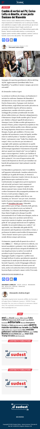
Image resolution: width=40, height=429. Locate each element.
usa (16, 336)
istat (30, 328)
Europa (4, 325)
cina (21, 318)
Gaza (11, 325)
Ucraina (11, 336)
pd (3, 286)
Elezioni (23, 322)
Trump (5, 336)
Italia (25, 284)
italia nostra (5, 330)
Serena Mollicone (14, 334)
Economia (4, 322)
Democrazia (12, 320)
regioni (31, 332)
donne (31, 320)
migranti (15, 330)
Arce (7, 318)
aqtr (19, 284)
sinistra (22, 286)
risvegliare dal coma (16, 203)
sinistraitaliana (8, 288)
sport (23, 334)
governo (21, 325)
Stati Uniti (29, 334)
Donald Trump (24, 320)
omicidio (30, 329)
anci (4, 317)
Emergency (30, 323)
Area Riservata (20, 417)
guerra (26, 325)
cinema (25, 318)
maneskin (32, 284)
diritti (18, 320)
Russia (5, 333)
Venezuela (21, 336)
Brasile (11, 318)
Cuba (30, 318)
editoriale (14, 322)
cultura (5, 320)
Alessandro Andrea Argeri (16, 47)
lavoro (11, 330)
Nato (24, 330)
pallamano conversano (12, 332)
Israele (25, 327)
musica (20, 330)
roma (35, 332)
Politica (8, 286)
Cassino (17, 318)
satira (15, 286)
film (8, 325)
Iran (20, 328)
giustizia (16, 325)
